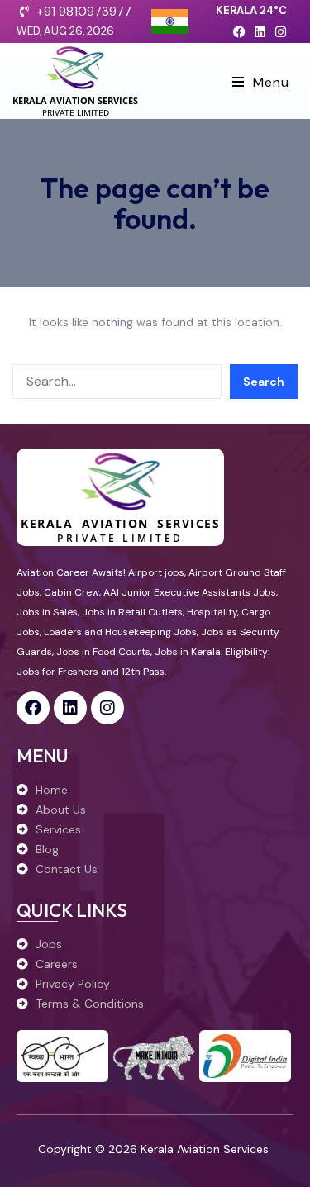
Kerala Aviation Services (75, 100)
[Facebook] (239, 32)
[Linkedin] (260, 32)
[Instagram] (280, 32)
